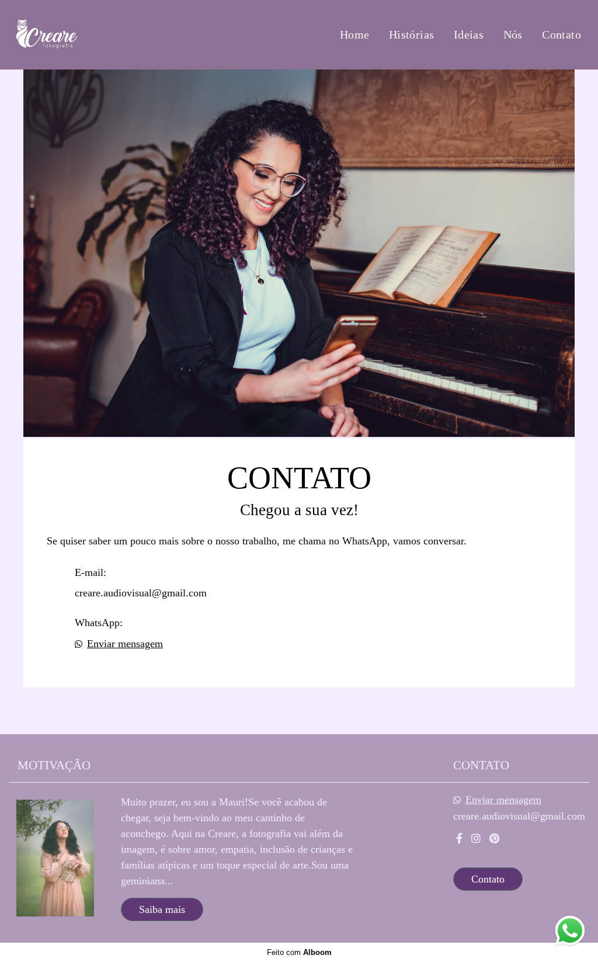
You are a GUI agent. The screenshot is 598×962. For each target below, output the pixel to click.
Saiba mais (162, 909)
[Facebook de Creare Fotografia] (459, 838)
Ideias (469, 34)
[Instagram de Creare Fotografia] (476, 838)
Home (355, 34)
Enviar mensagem (125, 643)
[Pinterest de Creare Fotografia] (494, 838)
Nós (513, 34)
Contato (561, 34)
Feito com (299, 952)
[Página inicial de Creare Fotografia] (83, 35)
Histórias (411, 34)
